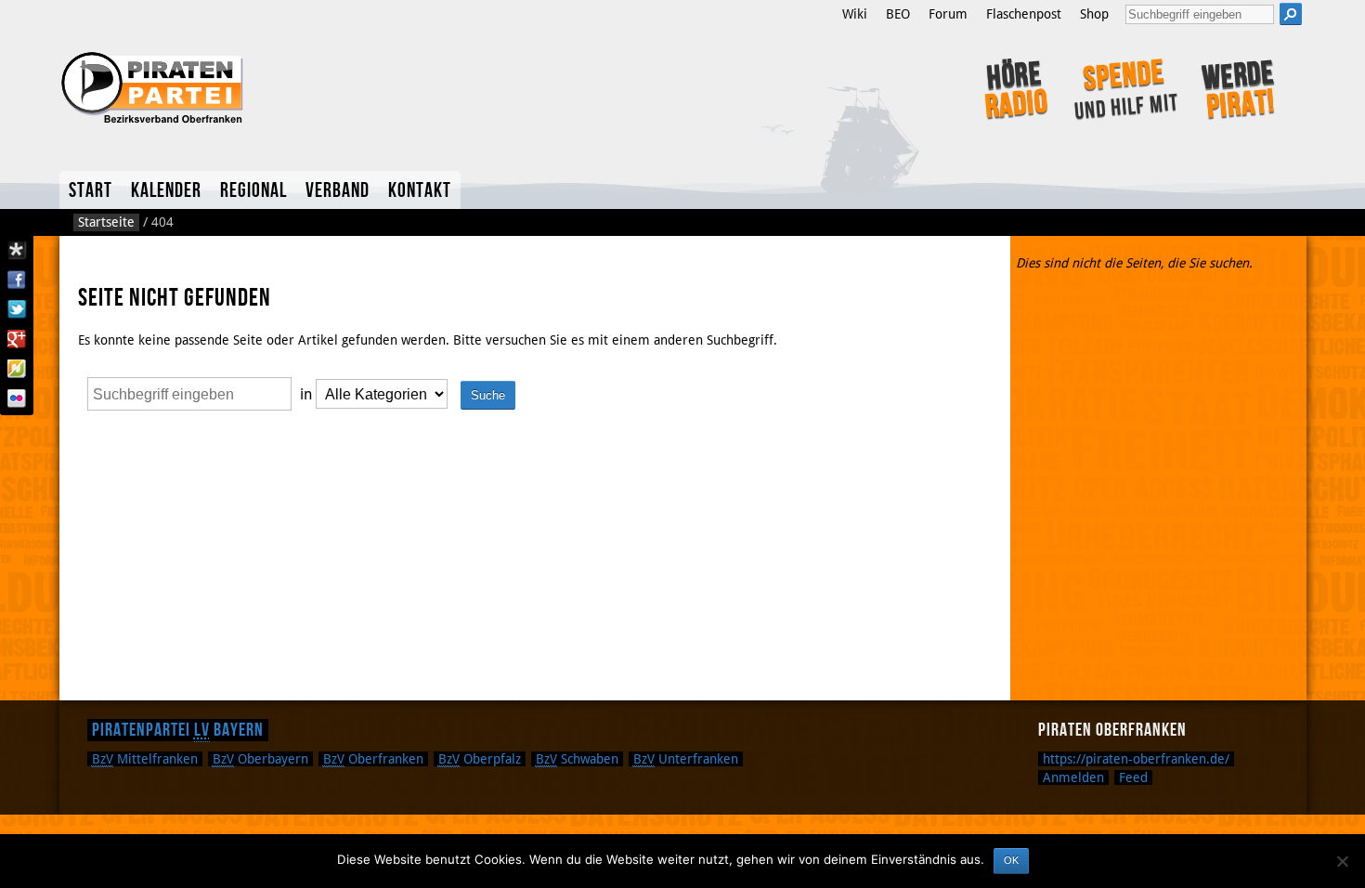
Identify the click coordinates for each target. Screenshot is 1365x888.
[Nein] (1341, 861)
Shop (1094, 14)
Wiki (854, 14)
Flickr (17, 398)
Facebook (17, 279)
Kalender (166, 190)
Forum (948, 14)
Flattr (17, 369)
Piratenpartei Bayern (178, 730)
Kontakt (419, 190)
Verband (338, 190)
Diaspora (17, 250)
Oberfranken (373, 758)
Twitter (17, 309)
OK (1011, 860)
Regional (253, 190)
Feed (1133, 777)
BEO (898, 14)
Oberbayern (260, 758)
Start (90, 190)
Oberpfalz (479, 758)
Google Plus (17, 339)
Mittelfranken (145, 758)
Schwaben (577, 758)
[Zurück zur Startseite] (308, 85)
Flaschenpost (1023, 14)
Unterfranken (685, 758)
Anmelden (1073, 777)
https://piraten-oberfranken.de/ (1136, 758)
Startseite (106, 222)
